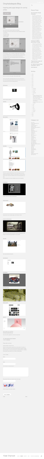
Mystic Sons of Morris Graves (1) (35, 143)
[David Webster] (14, 189)
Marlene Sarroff (5, 302)
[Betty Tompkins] (14, 124)
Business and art (9, 338)
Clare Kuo (4, 101)
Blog (22, 456)
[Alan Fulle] (14, 246)
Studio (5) (32, 152)
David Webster (5, 182)
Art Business (8, 339)
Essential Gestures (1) (34, 125)
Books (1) (32, 129)
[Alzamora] (14, 92)
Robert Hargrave (5, 200)
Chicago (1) (32, 151)
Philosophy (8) (33, 128)
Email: (4, 362)
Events (25, 456)
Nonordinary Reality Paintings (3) (35, 127)
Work (18, 456)
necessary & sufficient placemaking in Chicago (35, 41)
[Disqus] (15, 413)
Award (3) (32, 146)
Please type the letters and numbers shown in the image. (12, 379)
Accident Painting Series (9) (35, 123)
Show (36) (32, 147)
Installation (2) (33, 144)
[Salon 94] (14, 324)
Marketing (14, 338)
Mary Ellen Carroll (6, 287)
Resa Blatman (5, 272)
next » (26, 396)
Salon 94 (4, 317)
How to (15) (32, 122)
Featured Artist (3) (33, 149)
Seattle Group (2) (33, 126)
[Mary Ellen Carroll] (14, 295)
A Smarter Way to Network (36, 98)
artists (6, 338)
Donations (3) (33, 132)
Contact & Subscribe (35, 456)
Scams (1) (32, 150)
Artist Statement (34, 67)
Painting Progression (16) (34, 153)
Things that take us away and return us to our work (36, 61)
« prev (4, 396)
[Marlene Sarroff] (14, 309)
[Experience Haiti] (14, 226)
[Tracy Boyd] (14, 153)
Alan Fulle (4, 238)
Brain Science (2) (33, 154)
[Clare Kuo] (14, 109)
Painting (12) (33, 145)
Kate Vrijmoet (9, 455)
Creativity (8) (33, 124)
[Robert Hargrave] (14, 207)
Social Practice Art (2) (34, 131)
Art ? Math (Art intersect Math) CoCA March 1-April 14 (36, 65)
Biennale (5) (32, 130)
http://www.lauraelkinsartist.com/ (8, 332)
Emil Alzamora (5, 85)
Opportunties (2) (33, 148)
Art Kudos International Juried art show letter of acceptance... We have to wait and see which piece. (37, 96)
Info (29, 456)
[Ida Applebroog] (14, 265)
